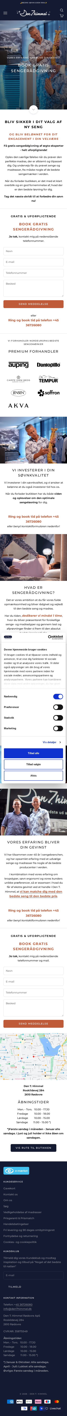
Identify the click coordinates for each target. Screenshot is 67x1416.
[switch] (58, 707)
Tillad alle (33, 753)
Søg (5, 1206)
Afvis (33, 775)
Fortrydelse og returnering (20, 1236)
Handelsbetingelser (16, 1224)
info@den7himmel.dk (17, 1308)
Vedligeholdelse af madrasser (22, 1212)
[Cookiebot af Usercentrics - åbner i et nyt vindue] (48, 637)
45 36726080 (24, 1304)
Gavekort (9, 1188)
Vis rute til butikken (33, 1147)
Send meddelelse (33, 304)
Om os (7, 1200)
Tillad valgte (33, 764)
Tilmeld (14, 1286)
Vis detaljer (49, 742)
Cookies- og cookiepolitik (20, 1242)
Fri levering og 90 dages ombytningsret (29, 1230)
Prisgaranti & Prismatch (18, 1218)
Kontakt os (10, 1194)
